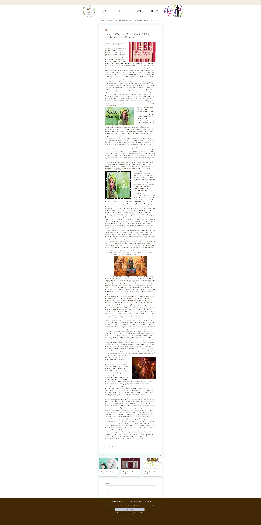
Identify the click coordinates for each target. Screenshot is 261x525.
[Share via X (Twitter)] (109, 446)
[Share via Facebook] (106, 446)
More (152, 20)
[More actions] (155, 30)
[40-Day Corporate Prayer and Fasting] (108, 463)
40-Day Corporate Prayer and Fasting (107, 472)
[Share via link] (116, 446)
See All (161, 455)
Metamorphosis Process (141, 20)
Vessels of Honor (112, 20)
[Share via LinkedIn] (112, 446)
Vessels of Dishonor (125, 20)
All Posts (101, 20)
